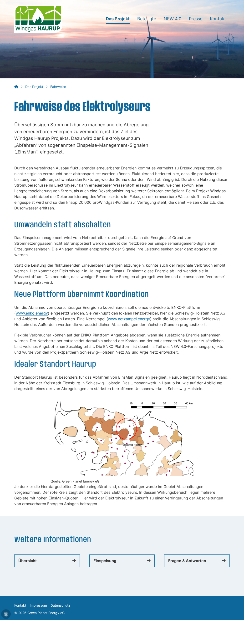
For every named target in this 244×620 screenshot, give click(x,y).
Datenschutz (60, 605)
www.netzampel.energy (129, 318)
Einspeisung (104, 561)
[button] (234, 610)
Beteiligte (146, 18)
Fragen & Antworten (187, 561)
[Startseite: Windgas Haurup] (38, 18)
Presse (195, 18)
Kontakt (218, 18)
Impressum (38, 605)
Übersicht (27, 561)
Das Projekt (118, 18)
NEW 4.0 (172, 18)
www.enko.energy (32, 313)
